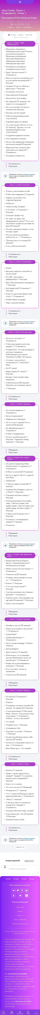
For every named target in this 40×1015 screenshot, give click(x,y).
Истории (20, 35)
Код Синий (28, 35)
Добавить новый (29, 861)
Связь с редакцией (20, 919)
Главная (13, 35)
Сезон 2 (18, 27)
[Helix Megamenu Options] (20, 2)
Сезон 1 (11, 27)
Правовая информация (20, 924)
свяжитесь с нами (28, 986)
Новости (20, 915)
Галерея (20, 911)
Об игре (23, 879)
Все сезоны (27, 27)
